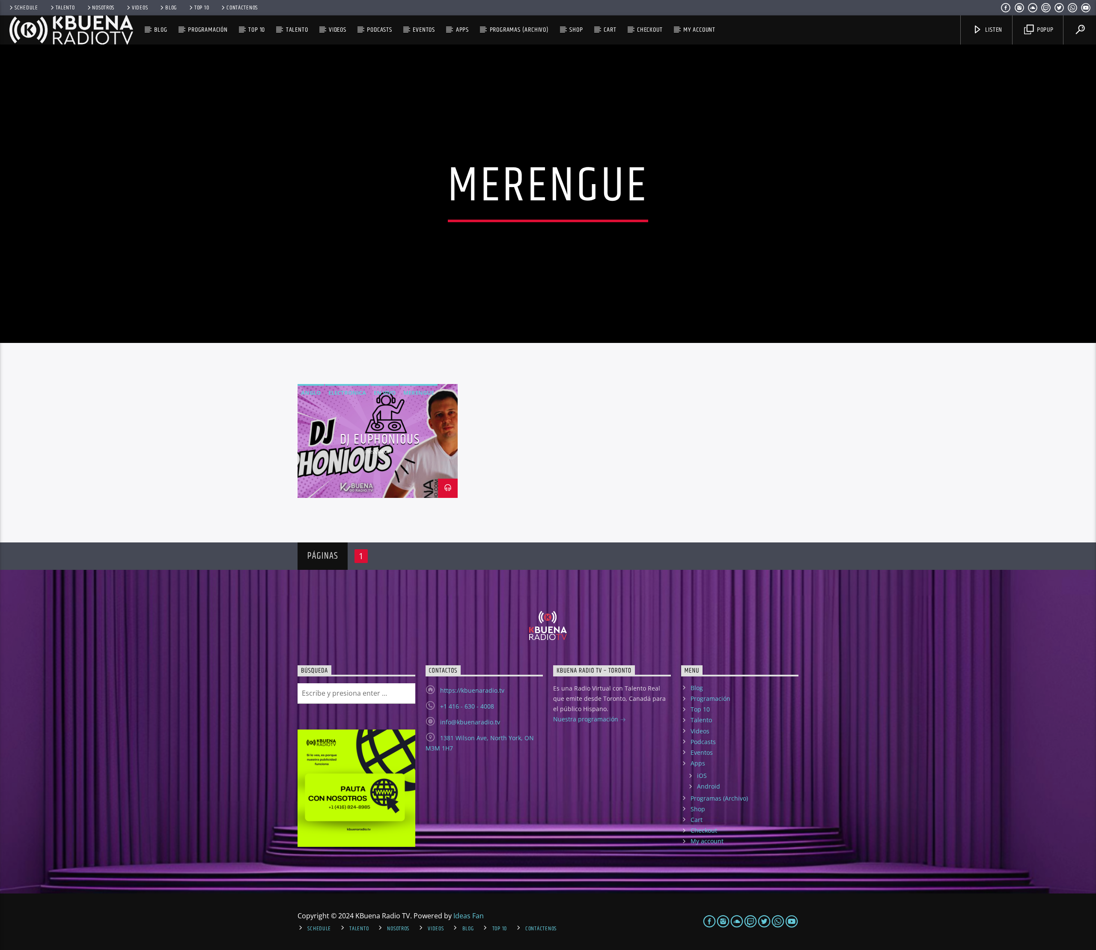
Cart (610, 29)
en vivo (385, 392)
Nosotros (103, 7)
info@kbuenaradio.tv (470, 722)
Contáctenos (242, 7)
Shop (576, 29)
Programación (208, 29)
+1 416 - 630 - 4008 (467, 706)
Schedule (26, 7)
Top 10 (201, 7)
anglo (311, 392)
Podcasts (379, 29)
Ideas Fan (468, 915)
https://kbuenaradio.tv (472, 690)
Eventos (424, 29)
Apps (462, 29)
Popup (1044, 29)
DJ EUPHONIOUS (380, 439)
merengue (418, 392)
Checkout (649, 29)
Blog (171, 7)
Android (708, 786)
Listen (993, 29)
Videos (140, 7)
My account (699, 29)
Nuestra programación (586, 719)
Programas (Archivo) (519, 29)
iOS (702, 775)
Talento (65, 7)
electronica (347, 392)
